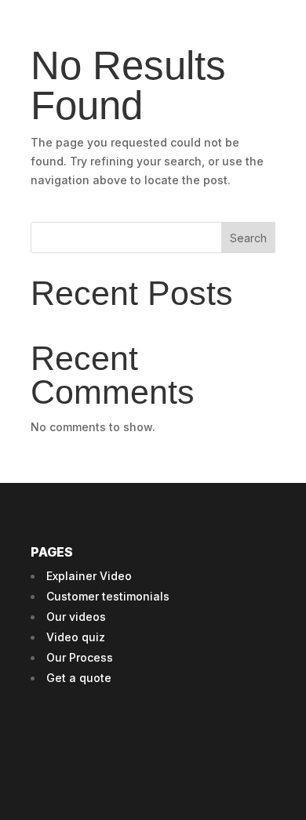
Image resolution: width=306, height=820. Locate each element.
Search (248, 238)
